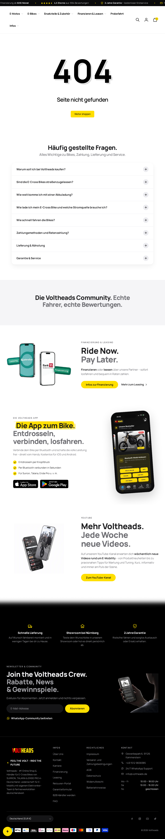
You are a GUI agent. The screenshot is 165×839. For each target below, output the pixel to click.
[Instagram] (139, 819)
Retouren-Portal (62, 783)
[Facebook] (132, 819)
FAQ (55, 801)
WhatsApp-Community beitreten (31, 718)
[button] (15, 14)
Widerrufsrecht (95, 781)
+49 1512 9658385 (136, 763)
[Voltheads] (23, 750)
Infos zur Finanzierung (99, 384)
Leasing (57, 777)
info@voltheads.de (136, 774)
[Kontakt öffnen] (7, 831)
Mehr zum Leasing (132, 384)
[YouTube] (147, 819)
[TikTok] (155, 819)
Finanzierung (60, 771)
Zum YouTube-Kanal (98, 577)
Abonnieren (77, 708)
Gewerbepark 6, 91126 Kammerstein (138, 755)
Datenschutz (94, 775)
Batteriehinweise (96, 787)
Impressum (93, 754)
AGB (89, 770)
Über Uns (58, 754)
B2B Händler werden (64, 795)
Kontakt (57, 760)
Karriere (57, 765)
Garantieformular (62, 789)
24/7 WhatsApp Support (139, 768)
